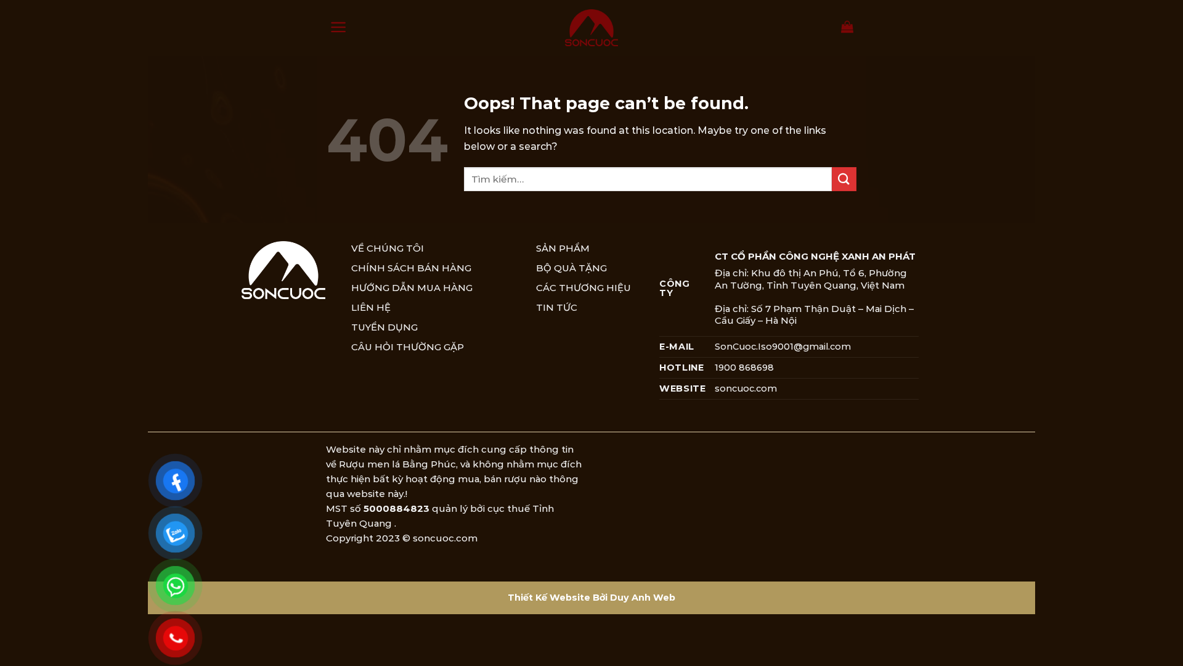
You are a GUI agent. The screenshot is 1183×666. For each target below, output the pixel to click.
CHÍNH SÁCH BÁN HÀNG (411, 268)
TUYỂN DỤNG (384, 327)
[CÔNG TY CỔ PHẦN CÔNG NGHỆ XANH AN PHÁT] (591, 28)
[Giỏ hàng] (847, 26)
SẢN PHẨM (563, 248)
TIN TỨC (556, 307)
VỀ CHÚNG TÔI (387, 248)
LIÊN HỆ (371, 307)
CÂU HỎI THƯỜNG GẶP (407, 347)
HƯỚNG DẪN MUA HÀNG (412, 288)
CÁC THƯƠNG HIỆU (583, 288)
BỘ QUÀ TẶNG (571, 268)
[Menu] (339, 27)
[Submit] (844, 179)
